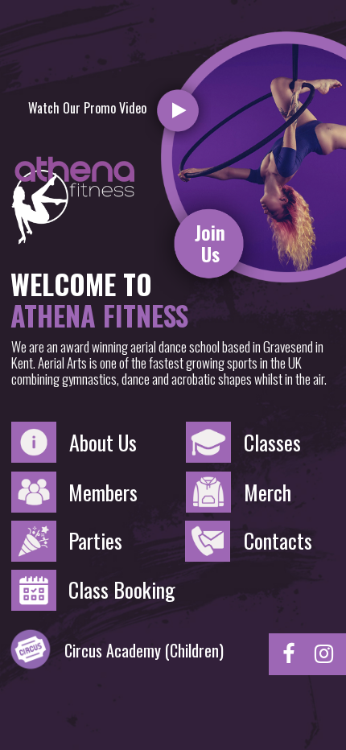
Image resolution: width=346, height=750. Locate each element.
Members (103, 492)
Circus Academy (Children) (144, 650)
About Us (103, 442)
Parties (95, 541)
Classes (272, 442)
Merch (267, 492)
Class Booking (121, 590)
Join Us (210, 243)
